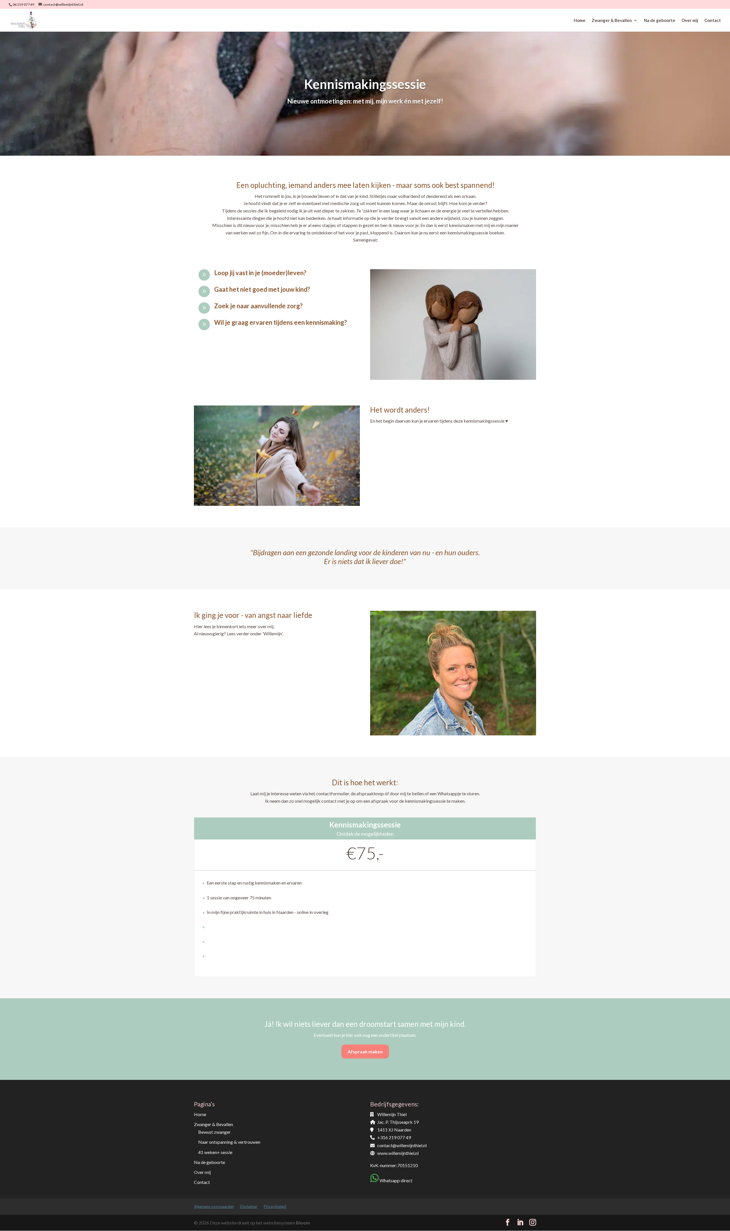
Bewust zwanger (214, 1132)
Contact (712, 20)
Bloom (303, 1222)
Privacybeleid (275, 1206)
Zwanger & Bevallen (612, 20)
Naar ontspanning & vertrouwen (229, 1142)
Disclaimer (248, 1206)
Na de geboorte (659, 20)
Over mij (690, 20)
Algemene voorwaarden (214, 1206)
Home (579, 20)
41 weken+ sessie (215, 1152)
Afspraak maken (365, 1051)
